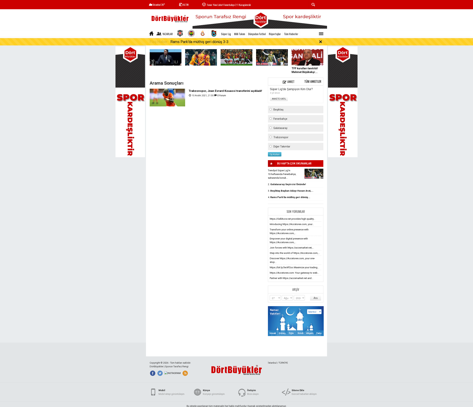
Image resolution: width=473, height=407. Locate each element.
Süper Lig (226, 34)
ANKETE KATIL (279, 99)
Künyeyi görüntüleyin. (214, 392)
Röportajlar (275, 34)
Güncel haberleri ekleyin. (304, 392)
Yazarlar (167, 34)
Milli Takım (239, 34)
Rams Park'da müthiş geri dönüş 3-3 (199, 42)
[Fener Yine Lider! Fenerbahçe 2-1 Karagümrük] (272, 57)
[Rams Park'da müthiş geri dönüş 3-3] (201, 57)
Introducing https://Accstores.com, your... (292, 224)
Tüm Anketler (312, 81)
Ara (316, 298)
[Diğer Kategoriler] (321, 34)
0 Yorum (221, 95)
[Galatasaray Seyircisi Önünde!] (236, 57)
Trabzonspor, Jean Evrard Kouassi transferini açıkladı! (225, 91)
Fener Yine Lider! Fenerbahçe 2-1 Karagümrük (229, 5)
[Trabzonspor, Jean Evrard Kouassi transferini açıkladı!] (167, 97)
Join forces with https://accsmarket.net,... (292, 247)
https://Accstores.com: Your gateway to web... (294, 272)
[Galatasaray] (202, 33)
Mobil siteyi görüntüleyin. (172, 392)
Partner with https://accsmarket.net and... (291, 278)
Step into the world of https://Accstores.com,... (295, 253)
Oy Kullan (275, 154)
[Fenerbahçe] (191, 33)
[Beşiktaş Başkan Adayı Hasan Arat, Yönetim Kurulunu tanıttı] (165, 57)
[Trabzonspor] (214, 33)
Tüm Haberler (291, 34)
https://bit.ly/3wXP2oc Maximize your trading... (294, 267)
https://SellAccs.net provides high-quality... (292, 218)
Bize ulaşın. (253, 392)
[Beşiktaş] (180, 33)
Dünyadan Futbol (257, 34)
